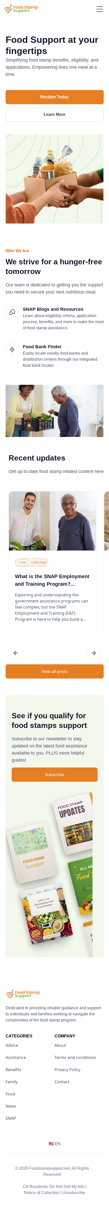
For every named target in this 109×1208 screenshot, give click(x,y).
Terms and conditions (75, 1057)
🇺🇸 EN (55, 1144)
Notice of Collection (42, 1193)
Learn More (54, 114)
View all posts (55, 671)
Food (10, 1094)
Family (12, 1082)
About (60, 1045)
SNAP (11, 1118)
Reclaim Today (54, 97)
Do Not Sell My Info (68, 1186)
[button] (16, 653)
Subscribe (54, 774)
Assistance (16, 1057)
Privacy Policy (67, 1069)
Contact (62, 1082)
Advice (12, 1045)
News (11, 1106)
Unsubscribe (73, 1193)
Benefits (13, 1069)
